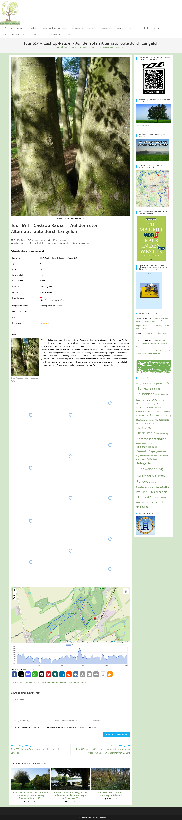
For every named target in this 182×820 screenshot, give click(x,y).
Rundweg (143, 481)
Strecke (153, 482)
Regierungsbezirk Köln (158, 452)
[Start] (58, 47)
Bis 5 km (30, 243)
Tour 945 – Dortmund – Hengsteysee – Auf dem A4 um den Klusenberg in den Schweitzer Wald (70, 795)
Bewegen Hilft (157, 384)
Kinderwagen (152, 404)
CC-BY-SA (114, 642)
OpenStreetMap (75, 642)
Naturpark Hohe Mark (146, 423)
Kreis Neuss (147, 411)
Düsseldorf (164, 394)
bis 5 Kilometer (28, 683)
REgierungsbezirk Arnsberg (144, 443)
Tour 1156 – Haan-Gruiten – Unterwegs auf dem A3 (110, 794)
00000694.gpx (29, 669)
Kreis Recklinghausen (46, 243)
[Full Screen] (14, 598)
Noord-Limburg (162, 434)
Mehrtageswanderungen (145, 420)
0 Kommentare (38, 240)
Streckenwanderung (145, 487)
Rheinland (163, 455)
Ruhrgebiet (65, 243)
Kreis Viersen (142, 415)
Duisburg (158, 394)
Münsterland (162, 419)
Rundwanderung (66, 683)
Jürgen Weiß (140, 325)
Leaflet (62, 642)
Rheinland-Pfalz (141, 459)
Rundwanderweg (79, 683)
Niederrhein (146, 433)
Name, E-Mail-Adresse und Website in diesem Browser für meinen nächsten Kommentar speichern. (56, 727)
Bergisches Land (144, 383)
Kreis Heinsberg (162, 404)
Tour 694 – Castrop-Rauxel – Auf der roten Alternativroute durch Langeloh (98, 47)
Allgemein (18, 243)
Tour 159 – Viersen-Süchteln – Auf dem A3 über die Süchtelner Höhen (152, 343)
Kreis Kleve (142, 407)
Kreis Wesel (156, 415)
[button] (14, 674)
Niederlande (143, 427)
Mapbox (127, 642)
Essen (138, 400)
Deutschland (145, 394)
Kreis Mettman (155, 407)
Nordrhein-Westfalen (151, 439)
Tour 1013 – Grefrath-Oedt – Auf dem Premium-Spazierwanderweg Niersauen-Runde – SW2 (30, 795)
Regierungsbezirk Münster (147, 456)
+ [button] (14, 590)
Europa (152, 399)
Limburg (167, 415)
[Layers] (126, 591)
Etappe (144, 400)
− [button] (14, 594)
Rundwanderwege (81, 243)
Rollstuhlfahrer (152, 459)
